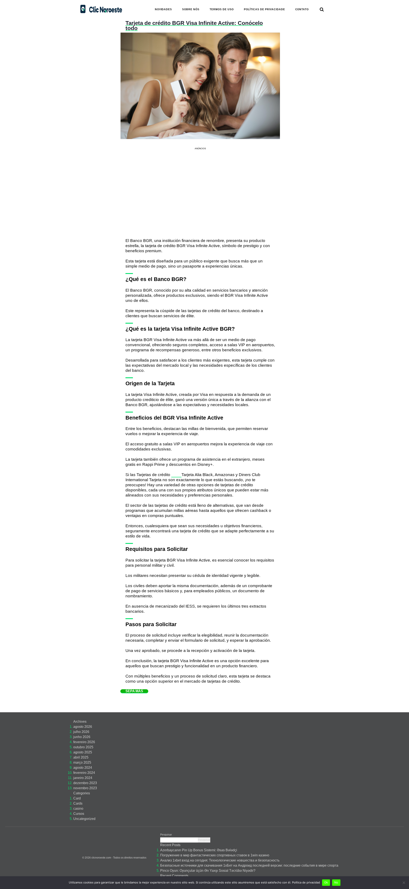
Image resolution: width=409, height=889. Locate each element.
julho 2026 (81, 732)
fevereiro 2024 (84, 773)
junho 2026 (81, 737)
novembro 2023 (85, 788)
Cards (77, 803)
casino (78, 808)
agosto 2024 (82, 767)
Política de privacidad (306, 882)
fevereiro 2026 (84, 742)
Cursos (78, 813)
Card (77, 798)
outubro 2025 (83, 747)
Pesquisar (166, 834)
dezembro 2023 (85, 783)
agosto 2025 (82, 752)
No (336, 882)
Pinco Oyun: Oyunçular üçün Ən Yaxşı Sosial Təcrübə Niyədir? (207, 870)
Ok (326, 882)
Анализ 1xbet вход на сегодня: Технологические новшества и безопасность (219, 860)
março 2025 (82, 762)
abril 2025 (80, 757)
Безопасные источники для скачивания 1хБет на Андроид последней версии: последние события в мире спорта (249, 865)
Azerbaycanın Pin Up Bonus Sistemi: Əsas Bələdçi (198, 850)
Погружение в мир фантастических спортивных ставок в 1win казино (214, 855)
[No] (404, 882)
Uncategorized (84, 819)
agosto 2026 (82, 726)
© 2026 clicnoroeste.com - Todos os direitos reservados (114, 857)
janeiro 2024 (82, 778)
